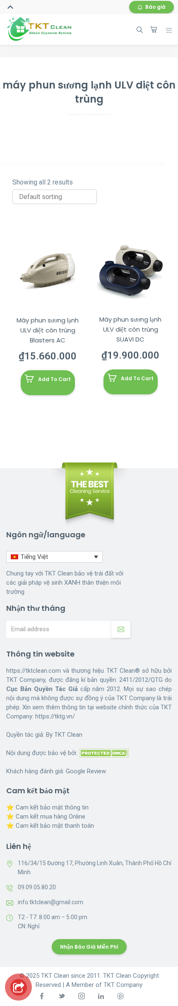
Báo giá (155, 6)
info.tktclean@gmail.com (50, 902)
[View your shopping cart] (153, 29)
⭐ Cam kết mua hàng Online (45, 816)
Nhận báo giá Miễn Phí (89, 946)
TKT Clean (68, 734)
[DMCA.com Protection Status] (104, 753)
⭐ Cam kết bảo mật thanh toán (50, 825)
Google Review (86, 771)
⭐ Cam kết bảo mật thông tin (47, 807)
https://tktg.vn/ (55, 716)
